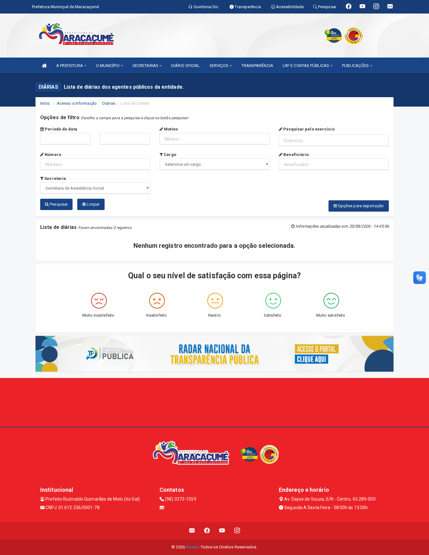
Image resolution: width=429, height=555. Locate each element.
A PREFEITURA (70, 65)
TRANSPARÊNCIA (257, 65)
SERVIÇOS (219, 65)
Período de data (60, 129)
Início (45, 103)
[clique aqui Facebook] (207, 530)
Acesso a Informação (77, 103)
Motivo (170, 129)
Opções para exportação (360, 205)
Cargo (169, 154)
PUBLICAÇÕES (356, 65)
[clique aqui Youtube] (222, 530)
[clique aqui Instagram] (237, 530)
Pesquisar (58, 204)
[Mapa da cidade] (214, 401)
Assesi (192, 547)
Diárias (108, 103)
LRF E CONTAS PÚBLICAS (306, 65)
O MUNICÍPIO (108, 65)
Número (52, 154)
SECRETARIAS (146, 65)
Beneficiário (295, 154)
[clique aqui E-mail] (192, 530)
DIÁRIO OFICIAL (185, 65)
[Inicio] (44, 66)
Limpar (93, 204)
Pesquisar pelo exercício (308, 129)
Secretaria (54, 178)
